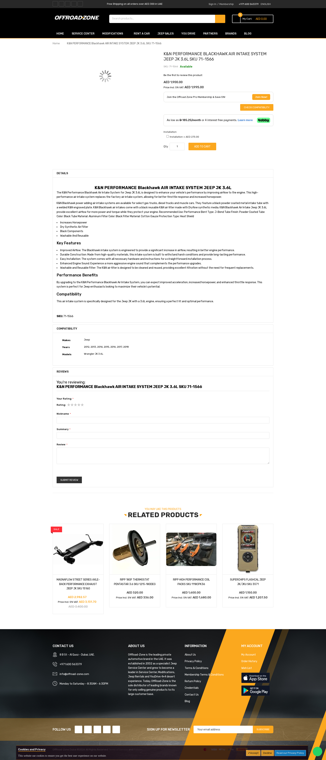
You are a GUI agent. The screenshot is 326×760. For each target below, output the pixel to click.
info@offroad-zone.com (74, 674)
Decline (267, 753)
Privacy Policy (193, 661)
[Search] (220, 19)
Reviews (63, 371)
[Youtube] (74, 3)
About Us (190, 654)
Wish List (246, 668)
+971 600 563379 (249, 4)
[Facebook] (55, 3)
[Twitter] (61, 3)
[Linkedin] (67, 3)
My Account (248, 654)
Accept (254, 753)
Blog (187, 701)
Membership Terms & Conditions (204, 674)
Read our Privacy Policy (290, 753)
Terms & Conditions (196, 668)
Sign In (212, 4)
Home (56, 43)
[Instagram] (80, 3)
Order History (249, 661)
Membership (226, 4)
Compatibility (67, 328)
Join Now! (261, 97)
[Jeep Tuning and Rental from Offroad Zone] (78, 18)
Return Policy (193, 681)
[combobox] (162, 18)
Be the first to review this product (183, 75)
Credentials (192, 687)
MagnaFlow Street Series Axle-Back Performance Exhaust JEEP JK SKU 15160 (78, 584)
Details (62, 173)
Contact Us (192, 694)
